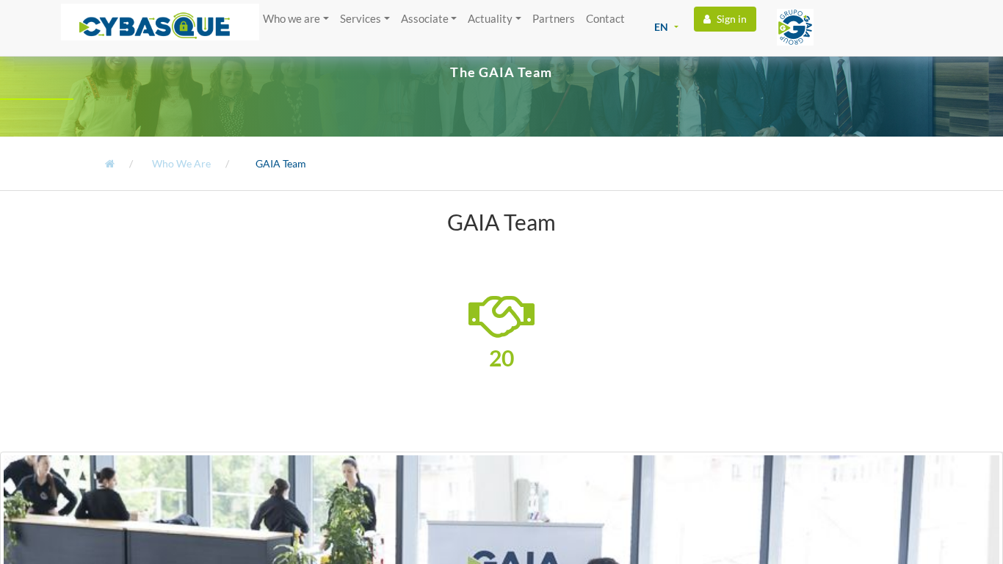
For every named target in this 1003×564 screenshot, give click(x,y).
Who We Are (180, 163)
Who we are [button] (291, 18)
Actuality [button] (490, 18)
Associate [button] (425, 18)
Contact (605, 18)
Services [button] (360, 18)
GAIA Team (279, 163)
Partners (553, 18)
